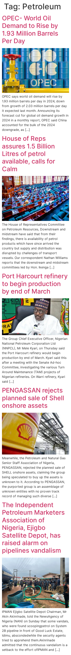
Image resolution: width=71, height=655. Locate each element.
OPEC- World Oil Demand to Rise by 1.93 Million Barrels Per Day (30, 29)
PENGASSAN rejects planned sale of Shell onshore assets (33, 397)
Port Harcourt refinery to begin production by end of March (35, 283)
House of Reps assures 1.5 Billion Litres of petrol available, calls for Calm (28, 154)
